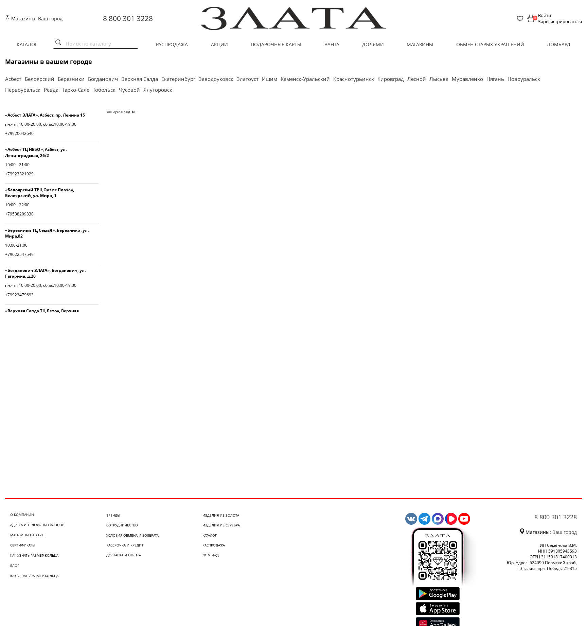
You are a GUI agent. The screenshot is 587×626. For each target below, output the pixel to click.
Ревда (51, 89)
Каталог (27, 44)
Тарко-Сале (75, 89)
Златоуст (248, 78)
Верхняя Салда (139, 78)
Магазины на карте (28, 535)
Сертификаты (22, 545)
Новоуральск (524, 78)
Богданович (103, 78)
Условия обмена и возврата (132, 535)
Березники (71, 78)
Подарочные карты (276, 44)
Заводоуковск (216, 78)
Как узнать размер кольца (34, 555)
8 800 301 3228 (128, 18)
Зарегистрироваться (560, 21)
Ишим (269, 78)
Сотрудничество (122, 525)
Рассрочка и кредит (125, 545)
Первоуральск (22, 89)
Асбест (13, 78)
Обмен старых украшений (490, 44)
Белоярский (39, 78)
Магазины (420, 44)
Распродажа (172, 44)
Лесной (416, 78)
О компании (22, 514)
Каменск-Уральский (305, 78)
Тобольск (104, 89)
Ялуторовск (157, 89)
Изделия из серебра (221, 525)
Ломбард (558, 44)
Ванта (331, 44)
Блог (14, 565)
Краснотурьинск (353, 78)
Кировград (390, 78)
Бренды (113, 515)
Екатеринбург (178, 78)
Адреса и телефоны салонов (37, 524)
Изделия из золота (220, 515)
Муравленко (467, 78)
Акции (219, 44)
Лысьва (438, 78)
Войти (544, 15)
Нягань (495, 78)
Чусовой (129, 89)
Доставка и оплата (123, 555)
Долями (373, 44)
